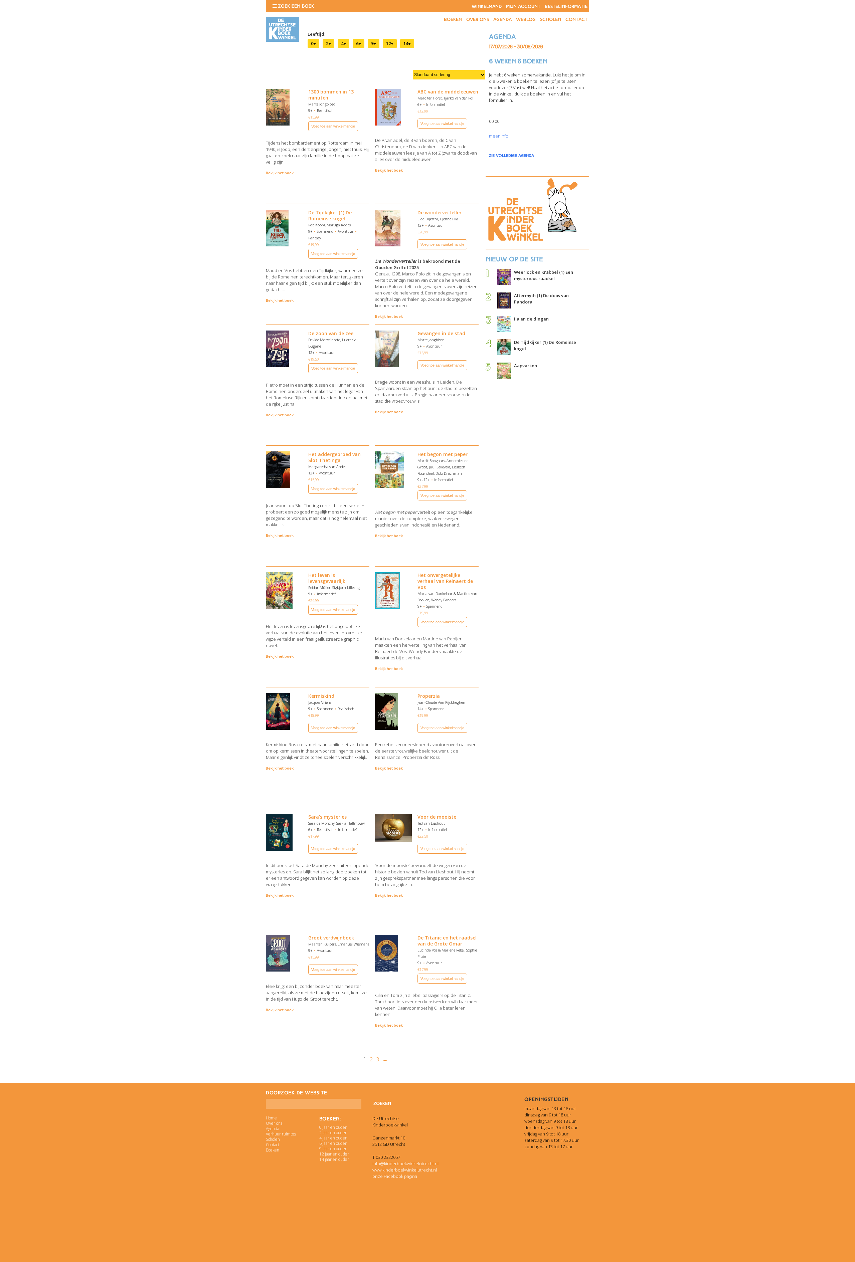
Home (271, 1118)
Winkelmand (487, 6)
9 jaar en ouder (333, 1148)
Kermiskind (321, 696)
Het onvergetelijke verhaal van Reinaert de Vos (445, 581)
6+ (358, 43)
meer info (498, 136)
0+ (313, 43)
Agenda (502, 19)
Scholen (550, 19)
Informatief (435, 104)
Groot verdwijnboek (331, 937)
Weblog (526, 19)
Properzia (428, 696)
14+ (407, 43)
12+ (389, 43)
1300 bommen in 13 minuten (331, 94)
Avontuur (346, 231)
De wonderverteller (439, 212)
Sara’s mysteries (327, 817)
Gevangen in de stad (441, 333)
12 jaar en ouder (334, 1154)
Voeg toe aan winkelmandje (333, 126)
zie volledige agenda (511, 155)
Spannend (325, 231)
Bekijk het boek (280, 172)
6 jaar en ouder (333, 1143)
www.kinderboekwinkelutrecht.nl (404, 1170)
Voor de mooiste (436, 817)
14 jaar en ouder (334, 1159)
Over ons (477, 19)
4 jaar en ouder (333, 1138)
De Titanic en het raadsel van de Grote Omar (447, 940)
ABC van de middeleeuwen (447, 91)
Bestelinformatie (566, 6)
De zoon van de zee (330, 333)
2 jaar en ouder (333, 1132)
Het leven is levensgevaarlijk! (327, 578)
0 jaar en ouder (333, 1127)
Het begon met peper (442, 454)
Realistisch (325, 110)
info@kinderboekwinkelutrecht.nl (405, 1164)
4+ (343, 43)
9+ (373, 43)
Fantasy (314, 237)
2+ (328, 43)
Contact (576, 19)
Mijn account (523, 6)
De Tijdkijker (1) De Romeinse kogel (330, 215)
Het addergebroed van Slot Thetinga (334, 457)
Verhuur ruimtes (281, 1134)
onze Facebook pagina (394, 1176)
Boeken (453, 19)
